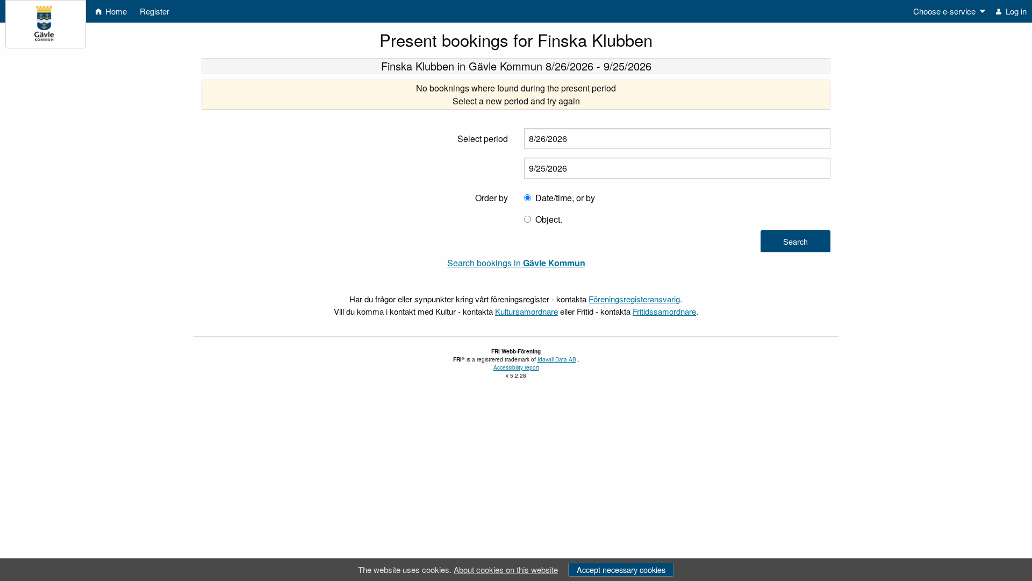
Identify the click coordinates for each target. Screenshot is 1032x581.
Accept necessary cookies (621, 569)
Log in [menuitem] (1015, 11)
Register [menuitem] (154, 11)
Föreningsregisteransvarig (634, 298)
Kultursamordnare (526, 311)
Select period (482, 138)
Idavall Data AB (557, 359)
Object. (548, 219)
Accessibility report (516, 367)
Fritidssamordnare (664, 311)
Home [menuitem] (115, 11)
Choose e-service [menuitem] (944, 11)
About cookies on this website (506, 569)
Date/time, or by (565, 198)
